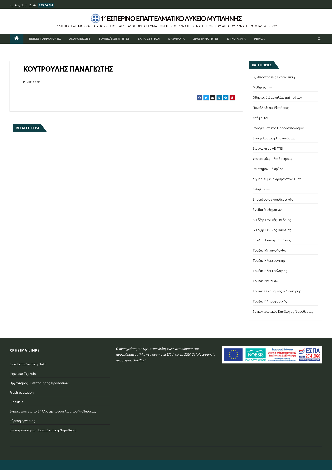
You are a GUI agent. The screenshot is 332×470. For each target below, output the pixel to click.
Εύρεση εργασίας (22, 421)
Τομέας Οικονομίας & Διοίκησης (277, 291)
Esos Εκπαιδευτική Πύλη (28, 364)
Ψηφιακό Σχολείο (23, 374)
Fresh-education (22, 392)
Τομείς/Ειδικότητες (114, 38)
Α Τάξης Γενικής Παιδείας (272, 220)
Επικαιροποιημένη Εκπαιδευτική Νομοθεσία (43, 430)
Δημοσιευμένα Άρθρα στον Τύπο (277, 179)
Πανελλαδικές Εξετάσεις (271, 108)
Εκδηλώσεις (262, 189)
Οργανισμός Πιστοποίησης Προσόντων (39, 383)
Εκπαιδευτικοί (149, 38)
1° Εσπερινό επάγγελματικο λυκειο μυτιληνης (171, 18)
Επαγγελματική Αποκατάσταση (275, 138)
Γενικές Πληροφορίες (44, 38)
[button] (319, 39)
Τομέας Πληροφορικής (270, 301)
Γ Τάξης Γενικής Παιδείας (272, 240)
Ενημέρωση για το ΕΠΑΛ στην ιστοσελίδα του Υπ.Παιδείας (53, 411)
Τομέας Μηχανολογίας (270, 250)
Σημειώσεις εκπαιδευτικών (273, 199)
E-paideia (16, 402)
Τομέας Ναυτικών (266, 281)
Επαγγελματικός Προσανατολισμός (279, 128)
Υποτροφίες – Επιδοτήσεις (272, 159)
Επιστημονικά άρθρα (268, 169)
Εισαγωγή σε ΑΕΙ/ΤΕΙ (268, 148)
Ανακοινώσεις (79, 38)
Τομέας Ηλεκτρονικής (269, 260)
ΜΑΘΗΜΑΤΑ (176, 38)
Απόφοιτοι (261, 118)
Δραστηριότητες (205, 38)
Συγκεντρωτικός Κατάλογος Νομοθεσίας (283, 311)
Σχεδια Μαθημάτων (267, 210)
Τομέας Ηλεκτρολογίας (270, 271)
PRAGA (259, 38)
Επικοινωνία (236, 38)
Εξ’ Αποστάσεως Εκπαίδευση (274, 77)
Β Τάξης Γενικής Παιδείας (272, 230)
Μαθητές (259, 87)
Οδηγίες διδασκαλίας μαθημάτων (277, 97)
